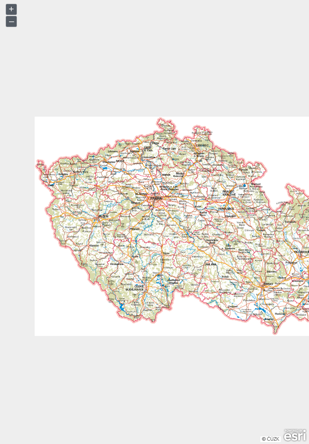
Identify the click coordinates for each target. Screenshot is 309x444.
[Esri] (295, 435)
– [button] (11, 21)
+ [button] (11, 9)
